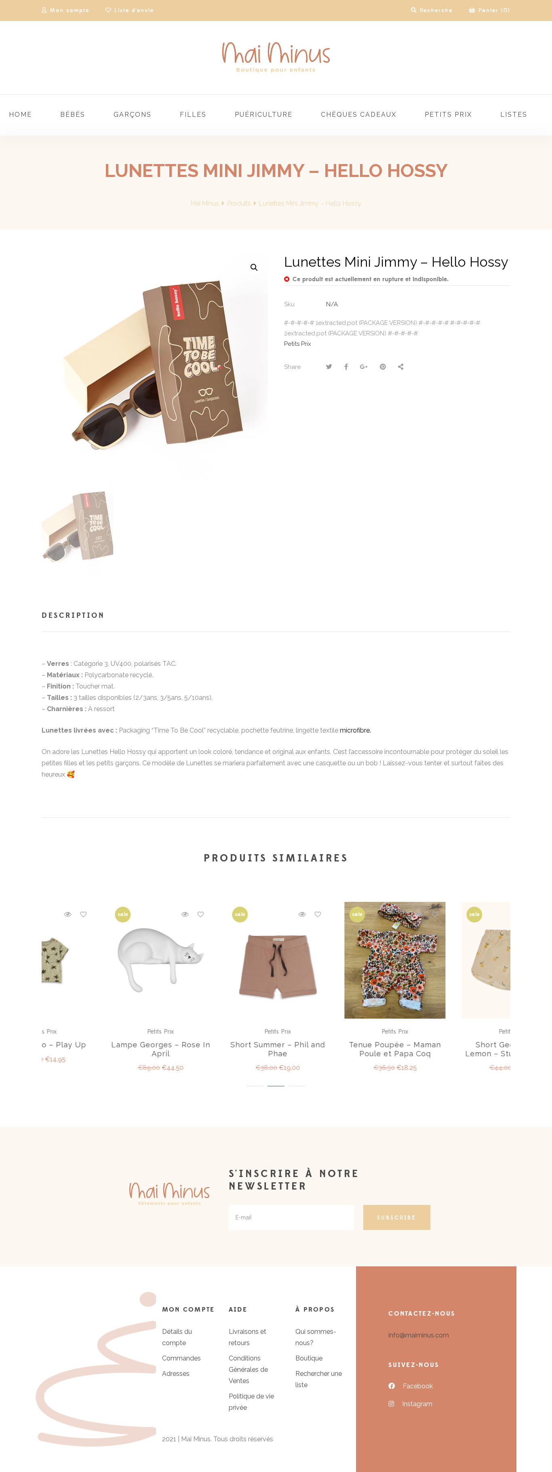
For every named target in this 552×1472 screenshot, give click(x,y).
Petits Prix (297, 343)
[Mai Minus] (276, 57)
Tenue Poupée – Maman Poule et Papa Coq (100, 1049)
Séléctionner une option (221, 960)
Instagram (417, 1404)
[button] (254, 267)
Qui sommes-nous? (315, 1337)
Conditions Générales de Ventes (248, 1369)
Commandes (181, 1358)
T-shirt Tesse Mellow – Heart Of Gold (452, 1049)
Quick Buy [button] (104, 960)
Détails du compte (177, 1337)
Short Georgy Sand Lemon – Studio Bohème (217, 1049)
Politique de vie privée (251, 1401)
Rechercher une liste (318, 1379)
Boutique (308, 1358)
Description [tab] (73, 615)
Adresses (176, 1373)
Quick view (124, 914)
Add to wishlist (140, 914)
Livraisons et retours (247, 1337)
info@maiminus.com (418, 1335)
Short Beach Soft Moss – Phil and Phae (334, 1049)
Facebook (418, 1386)
